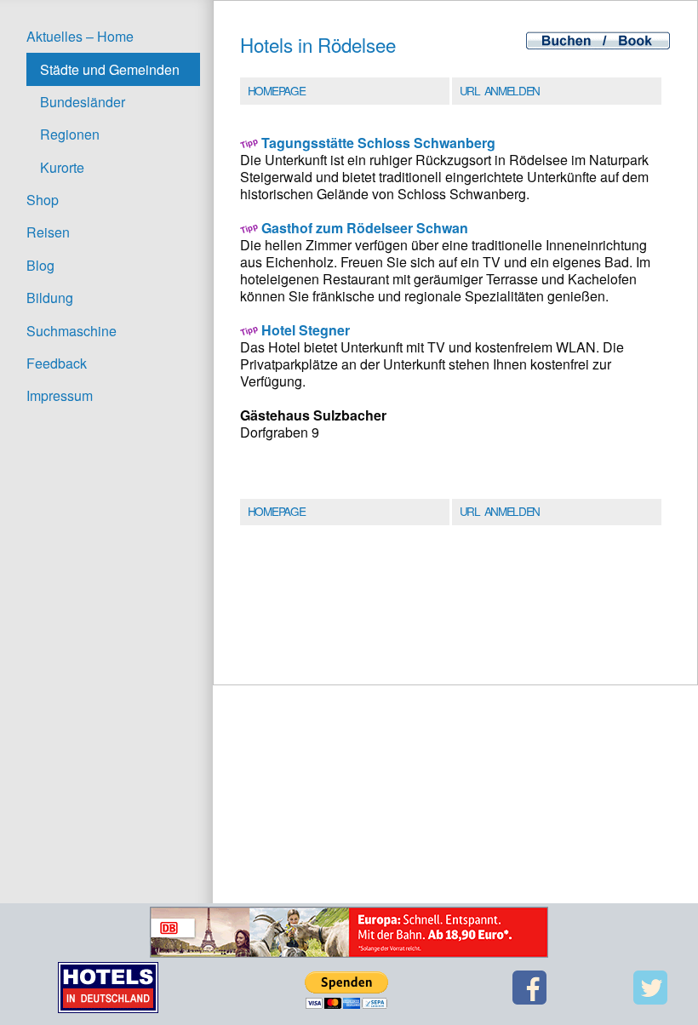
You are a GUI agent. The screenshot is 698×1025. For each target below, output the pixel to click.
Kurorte (62, 167)
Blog (40, 265)
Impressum (59, 395)
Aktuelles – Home (80, 36)
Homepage (276, 90)
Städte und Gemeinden (110, 69)
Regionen (70, 134)
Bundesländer (82, 102)
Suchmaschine (71, 331)
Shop (42, 199)
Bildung (49, 297)
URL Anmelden (500, 90)
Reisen (48, 232)
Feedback (56, 363)
